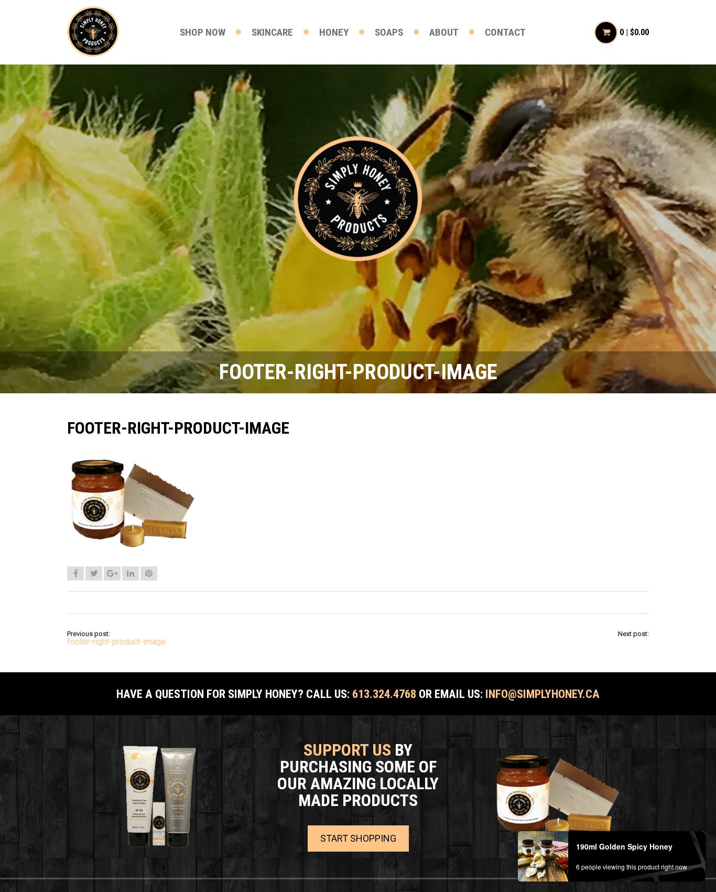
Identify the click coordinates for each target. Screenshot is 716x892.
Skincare (272, 32)
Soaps (389, 32)
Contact (505, 32)
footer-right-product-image (116, 642)
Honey (334, 32)
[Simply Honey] (358, 199)
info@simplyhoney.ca (542, 694)
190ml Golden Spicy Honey (624, 846)
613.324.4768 (384, 694)
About (444, 32)
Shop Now (202, 32)
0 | (634, 32)
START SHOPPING (358, 838)
